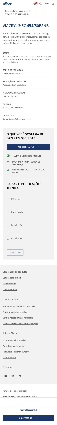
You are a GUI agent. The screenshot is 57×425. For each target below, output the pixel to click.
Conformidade (9, 357)
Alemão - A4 (16, 238)
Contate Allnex (10, 289)
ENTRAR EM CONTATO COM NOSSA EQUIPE (28, 171)
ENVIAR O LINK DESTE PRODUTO (26, 156)
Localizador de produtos (16, 11)
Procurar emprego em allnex (15, 312)
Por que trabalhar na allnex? (15, 340)
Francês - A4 (16, 225)
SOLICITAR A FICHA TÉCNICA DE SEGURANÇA (26, 163)
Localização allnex (12, 277)
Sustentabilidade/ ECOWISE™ (16, 351)
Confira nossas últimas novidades (18, 318)
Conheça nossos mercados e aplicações (20, 323)
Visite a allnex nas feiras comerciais (19, 306)
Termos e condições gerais (15, 391)
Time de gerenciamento (13, 346)
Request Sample (26, 147)
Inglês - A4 (16, 199)
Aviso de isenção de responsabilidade (20, 396)
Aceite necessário (29, 410)
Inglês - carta (17, 212)
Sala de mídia (9, 283)
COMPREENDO (25, 418)
